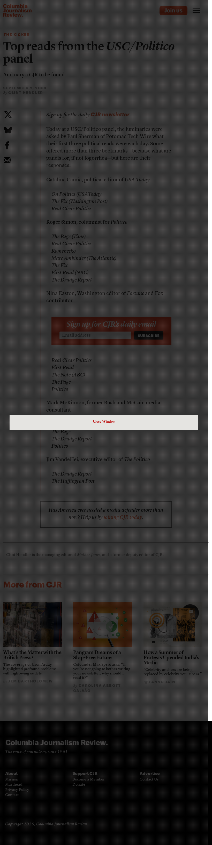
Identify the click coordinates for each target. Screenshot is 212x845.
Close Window (104, 421)
